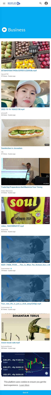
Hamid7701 (5, 74)
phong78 (4, 113)
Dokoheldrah (5, 268)
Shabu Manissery (7, 191)
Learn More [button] (24, 385)
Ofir (2, 152)
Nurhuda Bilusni (6, 346)
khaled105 (4, 229)
